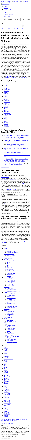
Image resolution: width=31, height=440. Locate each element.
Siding (12, 159)
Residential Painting (11, 307)
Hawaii (5, 363)
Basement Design (11, 251)
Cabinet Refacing (11, 281)
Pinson (5, 121)
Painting (12, 160)
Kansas (5, 370)
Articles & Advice (8, 9)
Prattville (6, 122)
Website (2, 1)
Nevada (5, 386)
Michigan (6, 378)
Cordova (6, 92)
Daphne (5, 95)
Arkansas (6, 352)
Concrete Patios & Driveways (14, 293)
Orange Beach (7, 113)
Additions (17, 163)
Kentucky (6, 371)
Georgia (5, 361)
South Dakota (7, 404)
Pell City (6, 119)
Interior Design (10, 274)
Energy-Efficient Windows (13, 336)
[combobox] (8, 19)
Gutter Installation (11, 311)
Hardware (9, 256)
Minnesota (6, 379)
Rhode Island (7, 401)
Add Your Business (8, 14)
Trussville (6, 125)
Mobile (5, 110)
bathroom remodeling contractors (8, 179)
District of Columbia (8, 359)
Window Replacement (12, 342)
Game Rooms (10, 271)
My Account (7, 16)
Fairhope (6, 97)
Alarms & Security (11, 325)
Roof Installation (11, 314)
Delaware (6, 357)
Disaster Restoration (8, 164)
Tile (7, 263)
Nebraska (6, 385)
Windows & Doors (23, 159)
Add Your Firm (4, 423)
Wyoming (6, 416)
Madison (6, 108)
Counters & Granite (11, 282)
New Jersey (6, 389)
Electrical (9, 326)
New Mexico (7, 390)
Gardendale (6, 100)
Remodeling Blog (8, 420)
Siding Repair (10, 320)
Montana (6, 383)
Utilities (14, 28)
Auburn (5, 85)
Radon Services (10, 333)
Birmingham (7, 89)
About (5, 419)
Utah (5, 408)
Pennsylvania (24, 77)
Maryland (6, 375)
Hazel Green (7, 102)
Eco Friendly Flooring (12, 260)
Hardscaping (10, 288)
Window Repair (10, 340)
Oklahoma (6, 397)
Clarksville (6, 91)
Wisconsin (6, 415)
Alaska (5, 349)
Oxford (5, 115)
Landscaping (7, 160)
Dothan (5, 96)
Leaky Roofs (10, 313)
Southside (8, 28)
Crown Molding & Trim (12, 270)
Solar (26, 163)
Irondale (6, 107)
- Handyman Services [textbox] (6, 19)
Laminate (9, 262)
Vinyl (8, 265)
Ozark (5, 117)
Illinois (5, 365)
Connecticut (6, 356)
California (6, 353)
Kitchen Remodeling (15, 161)
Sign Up (6, 10)
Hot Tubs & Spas (11, 299)
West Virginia (7, 414)
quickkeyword (4, 26)
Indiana (5, 367)
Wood (8, 266)
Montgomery (7, 111)
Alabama (3, 28)
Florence (6, 99)
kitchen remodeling (11, 189)
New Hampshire (7, 387)
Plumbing (23, 145)
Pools (8, 302)
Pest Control (6, 309)
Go (28, 19)
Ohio (5, 396)
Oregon (5, 398)
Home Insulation (11, 329)
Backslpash (9, 278)
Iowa (5, 368)
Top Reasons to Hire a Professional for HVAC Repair (16, 135)
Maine (5, 374)
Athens (5, 84)
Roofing (8, 159)
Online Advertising (17, 1)
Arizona (7, 77)
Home (5, 6)
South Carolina (7, 403)
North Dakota (7, 394)
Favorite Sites (18, 419)
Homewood (6, 104)
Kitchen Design (10, 284)
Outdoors (22, 163)
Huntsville (6, 106)
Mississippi (6, 381)
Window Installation (11, 339)
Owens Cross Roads (8, 114)
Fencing (8, 296)
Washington (6, 412)
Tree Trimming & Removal (13, 291)
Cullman (6, 93)
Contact (5, 12)
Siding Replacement (11, 321)
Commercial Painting (12, 306)
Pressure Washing (11, 303)
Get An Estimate (7, 203)
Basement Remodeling (9, 249)
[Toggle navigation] (9, 4)
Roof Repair (9, 315)
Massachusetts (7, 376)
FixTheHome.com (5, 177)
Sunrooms (9, 276)
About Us (6, 8)
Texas (16, 77)
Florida (5, 360)
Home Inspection (18, 164)
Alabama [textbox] (18, 19)
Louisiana (6, 372)
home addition (21, 183)
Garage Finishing (11, 273)
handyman (9, 76)
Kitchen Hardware (11, 285)
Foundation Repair (11, 298)
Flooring (12, 163)
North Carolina (7, 393)
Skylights (9, 337)
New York (12, 77)
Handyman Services (21, 28)
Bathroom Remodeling (15, 145)
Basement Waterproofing (12, 252)
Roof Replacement (11, 317)
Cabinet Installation (11, 280)
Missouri (6, 382)
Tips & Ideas (11, 419)
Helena (5, 103)
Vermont (6, 409)
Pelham (5, 118)
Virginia (5, 411)
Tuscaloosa (6, 126)
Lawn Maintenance (11, 289)
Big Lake (6, 88)
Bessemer (6, 86)
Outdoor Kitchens (11, 300)
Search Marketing (8, 1)
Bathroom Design (11, 255)
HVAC (22, 137)
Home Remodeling (15, 137)
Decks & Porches (11, 295)
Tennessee (6, 405)
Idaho (5, 364)
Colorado (6, 354)
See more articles (5, 167)
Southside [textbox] (24, 19)
